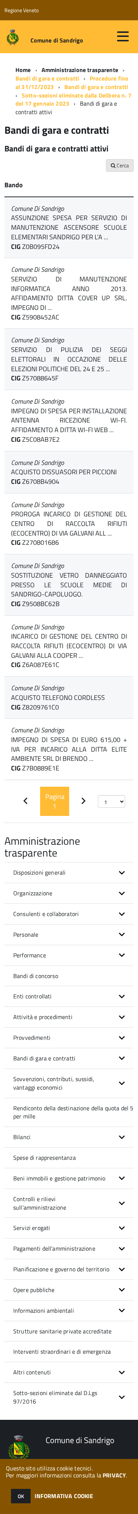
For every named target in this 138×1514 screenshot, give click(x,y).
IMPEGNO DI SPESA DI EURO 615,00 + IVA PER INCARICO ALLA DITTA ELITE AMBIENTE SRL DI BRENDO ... (69, 749)
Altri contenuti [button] (32, 1372)
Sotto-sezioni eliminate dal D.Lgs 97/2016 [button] (55, 1397)
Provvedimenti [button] (31, 1037)
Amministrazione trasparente (80, 69)
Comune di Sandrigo (57, 40)
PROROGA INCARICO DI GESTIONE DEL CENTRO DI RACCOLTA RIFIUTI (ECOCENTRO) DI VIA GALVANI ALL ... (69, 523)
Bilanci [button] (22, 1136)
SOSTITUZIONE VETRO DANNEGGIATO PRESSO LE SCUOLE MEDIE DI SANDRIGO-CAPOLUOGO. (69, 584)
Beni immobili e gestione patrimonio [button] (59, 1178)
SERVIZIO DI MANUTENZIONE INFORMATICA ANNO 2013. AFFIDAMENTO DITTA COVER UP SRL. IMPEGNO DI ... (69, 293)
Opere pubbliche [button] (33, 1289)
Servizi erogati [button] (31, 1227)
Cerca (122, 165)
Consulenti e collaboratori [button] (46, 913)
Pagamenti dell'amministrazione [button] (54, 1248)
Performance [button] (29, 955)
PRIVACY (114, 1475)
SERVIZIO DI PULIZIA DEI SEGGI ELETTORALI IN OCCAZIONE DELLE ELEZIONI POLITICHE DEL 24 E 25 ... (69, 359)
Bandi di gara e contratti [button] (44, 1058)
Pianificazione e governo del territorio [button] (61, 1269)
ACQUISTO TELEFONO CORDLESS (58, 698)
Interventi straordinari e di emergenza (62, 1351)
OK (21, 1496)
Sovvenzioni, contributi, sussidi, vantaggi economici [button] (53, 1083)
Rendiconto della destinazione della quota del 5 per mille (73, 1112)
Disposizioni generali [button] (39, 872)
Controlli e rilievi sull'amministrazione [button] (39, 1203)
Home (23, 69)
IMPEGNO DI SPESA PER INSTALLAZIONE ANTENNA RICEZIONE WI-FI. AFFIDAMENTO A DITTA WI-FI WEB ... (69, 420)
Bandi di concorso (35, 975)
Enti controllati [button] (32, 996)
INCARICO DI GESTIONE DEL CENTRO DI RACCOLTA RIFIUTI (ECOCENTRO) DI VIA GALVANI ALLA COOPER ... (69, 645)
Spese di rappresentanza (44, 1157)
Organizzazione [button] (32, 893)
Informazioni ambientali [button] (43, 1310)
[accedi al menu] (123, 36)
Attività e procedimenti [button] (42, 1016)
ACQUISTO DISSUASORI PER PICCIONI (64, 472)
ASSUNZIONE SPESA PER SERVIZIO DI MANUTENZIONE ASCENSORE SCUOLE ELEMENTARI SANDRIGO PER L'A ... (69, 227)
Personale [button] (25, 934)
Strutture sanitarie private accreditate (62, 1331)
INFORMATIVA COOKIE (64, 1495)
